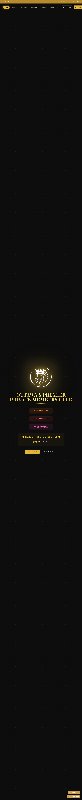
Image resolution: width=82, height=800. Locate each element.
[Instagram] (5, 2)
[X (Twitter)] (8, 2)
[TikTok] (11, 2)
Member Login (67, 7)
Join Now (42, 419)
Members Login (42, 411)
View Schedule (32, 452)
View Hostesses (49, 452)
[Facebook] (3, 2)
